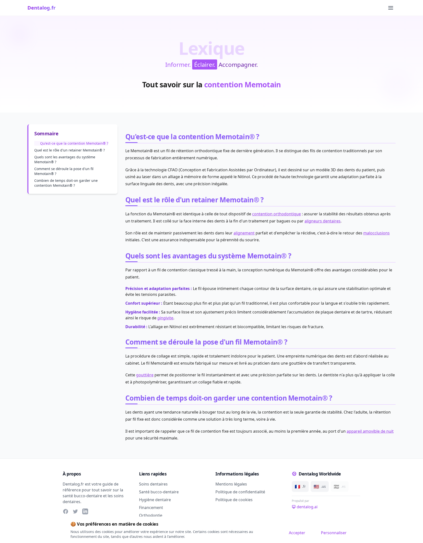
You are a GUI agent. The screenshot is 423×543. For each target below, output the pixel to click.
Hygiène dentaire (155, 499)
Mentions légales (231, 484)
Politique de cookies (234, 499)
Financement (151, 507)
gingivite (165, 318)
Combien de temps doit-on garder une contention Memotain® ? (66, 183)
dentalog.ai (307, 506)
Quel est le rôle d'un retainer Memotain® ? (69, 150)
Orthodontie (150, 515)
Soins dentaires (153, 484)
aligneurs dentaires (323, 221)
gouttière (144, 375)
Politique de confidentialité (240, 492)
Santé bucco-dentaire (159, 492)
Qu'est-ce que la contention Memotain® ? (74, 143)
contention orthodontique (276, 214)
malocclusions (376, 233)
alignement (244, 233)
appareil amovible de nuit (370, 431)
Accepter (297, 532)
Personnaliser (334, 532)
